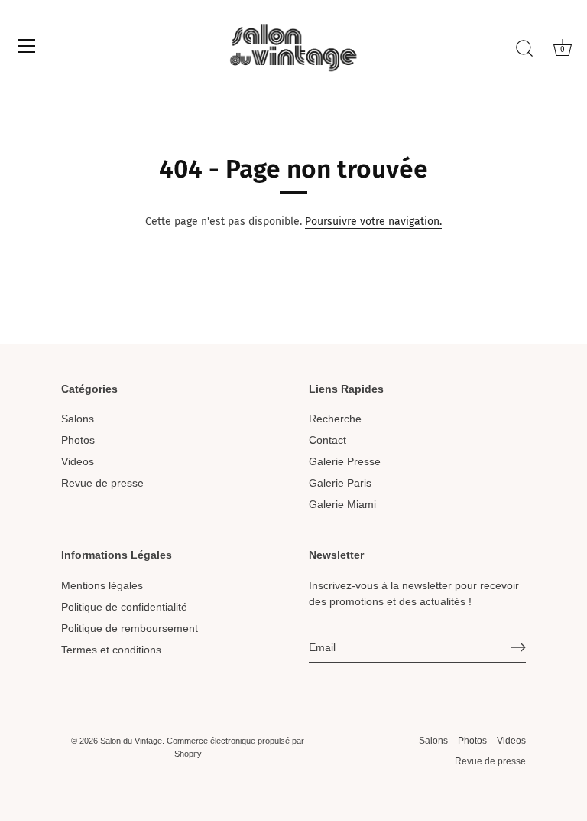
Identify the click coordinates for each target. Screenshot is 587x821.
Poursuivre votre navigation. (373, 221)
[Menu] (27, 46)
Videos (77, 461)
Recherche (335, 418)
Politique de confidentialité (124, 607)
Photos (78, 440)
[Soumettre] (518, 647)
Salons (77, 418)
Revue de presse (102, 483)
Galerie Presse (345, 461)
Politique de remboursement (129, 628)
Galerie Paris (340, 483)
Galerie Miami (342, 504)
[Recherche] (524, 48)
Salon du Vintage (131, 740)
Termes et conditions (111, 649)
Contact (327, 440)
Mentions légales (102, 585)
